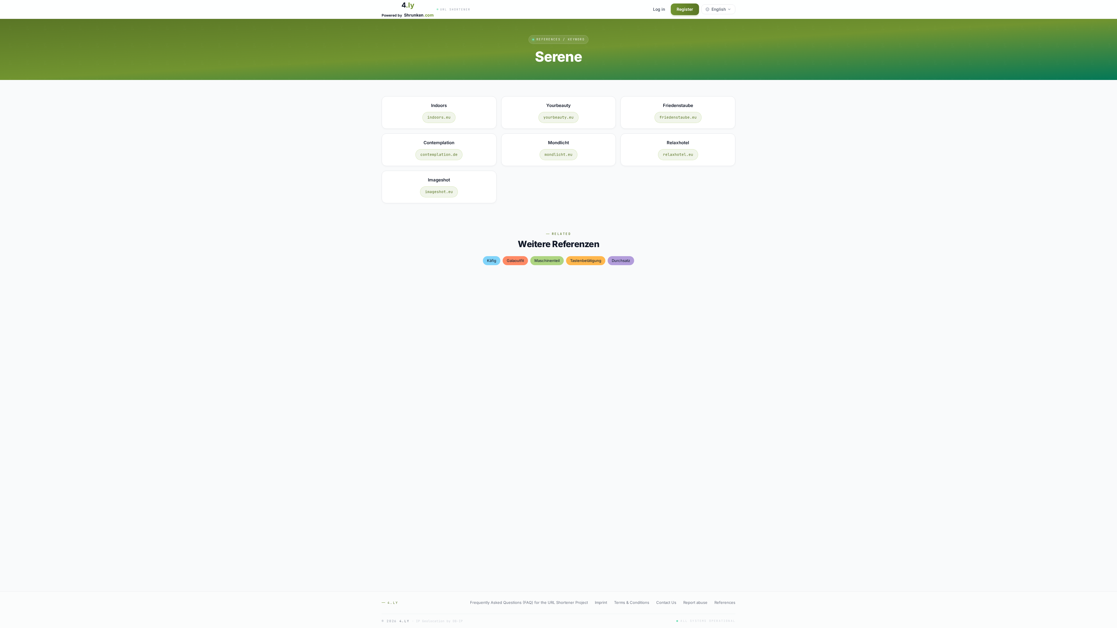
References (724, 602)
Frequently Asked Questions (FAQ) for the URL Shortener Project (529, 602)
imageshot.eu (439, 191)
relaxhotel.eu (678, 154)
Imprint (601, 602)
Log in (659, 9)
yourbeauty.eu (558, 117)
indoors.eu (439, 117)
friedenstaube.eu (678, 117)
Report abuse (695, 602)
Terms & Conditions (631, 602)
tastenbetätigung (585, 260)
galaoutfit (515, 260)
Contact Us (666, 602)
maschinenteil (547, 260)
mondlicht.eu (558, 154)
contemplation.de (439, 154)
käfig (491, 260)
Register (685, 9)
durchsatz (621, 260)
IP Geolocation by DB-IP (439, 621)
